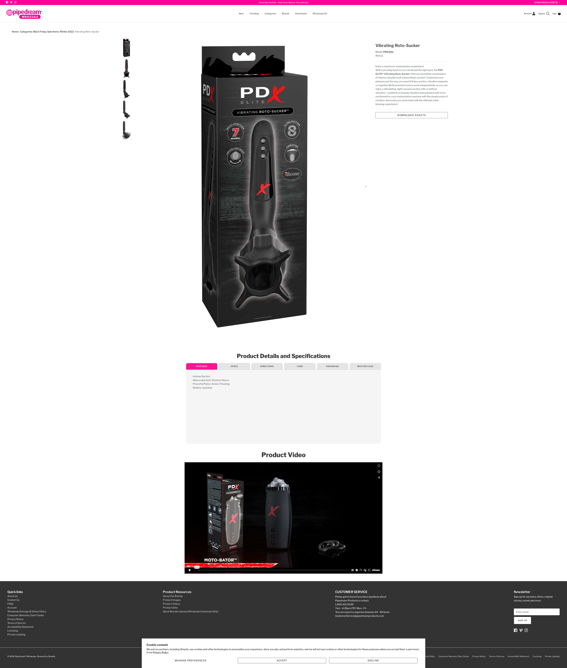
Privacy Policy (161, 652)
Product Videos (171, 603)
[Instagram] (15, 2)
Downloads (301, 13)
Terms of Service (16, 623)
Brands (285, 13)
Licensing (12, 630)
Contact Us (13, 600)
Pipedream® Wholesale (25, 656)
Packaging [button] (332, 366)
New (241, 13)
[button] (190, 660)
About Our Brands (173, 596)
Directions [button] (267, 366)
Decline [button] (373, 660)
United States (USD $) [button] (546, 2)
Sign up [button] (522, 620)
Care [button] (300, 366)
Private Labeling (16, 634)
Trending (254, 13)
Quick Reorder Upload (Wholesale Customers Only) (190, 611)
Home (15, 31)
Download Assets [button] (411, 115)
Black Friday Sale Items (46, 31)
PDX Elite (388, 52)
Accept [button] (282, 660)
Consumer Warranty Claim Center (25, 615)
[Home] (24, 13)
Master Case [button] (365, 366)
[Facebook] (515, 630)
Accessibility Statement (20, 626)
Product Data (170, 607)
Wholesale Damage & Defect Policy (26, 611)
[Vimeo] (11, 2)
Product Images (172, 600)
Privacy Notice (15, 619)
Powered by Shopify (46, 656)
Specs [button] (234, 366)
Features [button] (201, 366)
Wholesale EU (320, 13)
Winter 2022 (67, 31)
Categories (269, 12)
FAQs (10, 603)
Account (12, 607)
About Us (12, 596)
